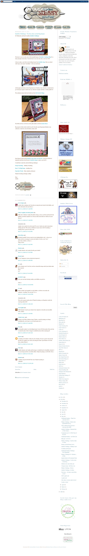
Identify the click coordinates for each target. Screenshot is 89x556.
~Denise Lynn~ (21, 317)
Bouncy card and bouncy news (67, 444)
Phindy (60, 362)
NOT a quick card (65, 475)
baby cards (61, 384)
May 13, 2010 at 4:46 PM (25, 323)
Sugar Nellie (61, 373)
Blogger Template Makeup (52, 546)
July (63, 412)
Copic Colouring (62, 325)
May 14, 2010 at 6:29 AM (25, 333)
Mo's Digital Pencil (63, 357)
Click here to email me (63, 73)
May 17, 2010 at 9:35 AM (25, 353)
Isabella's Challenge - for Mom (67, 470)
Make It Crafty (62, 355)
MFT (60, 349)
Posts (61, 263)
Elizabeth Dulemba (63, 333)
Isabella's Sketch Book (63, 340)
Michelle (20, 357)
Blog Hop (61, 320)
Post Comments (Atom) (25, 372)
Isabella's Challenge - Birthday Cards (69, 446)
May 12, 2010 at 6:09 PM (25, 260)
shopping (61, 388)
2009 (61, 491)
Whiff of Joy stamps (63, 379)
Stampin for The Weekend (64, 371)
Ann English (21, 307)
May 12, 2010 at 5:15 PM (25, 252)
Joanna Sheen (44, 123)
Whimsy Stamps (62, 380)
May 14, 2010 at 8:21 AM (25, 344)
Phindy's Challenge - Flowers (67, 468)
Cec (19, 264)
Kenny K (61, 344)
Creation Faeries (62, 546)
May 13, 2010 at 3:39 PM (25, 313)
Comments (62, 266)
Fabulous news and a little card (67, 463)
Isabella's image (33, 160)
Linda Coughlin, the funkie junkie (25, 212)
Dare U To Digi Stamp (20, 168)
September (64, 407)
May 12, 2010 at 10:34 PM (25, 284)
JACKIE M (20, 277)
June (63, 414)
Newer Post (17, 369)
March (63, 487)
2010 (61, 399)
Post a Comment (18, 367)
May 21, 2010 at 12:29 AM (25, 363)
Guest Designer (62, 335)
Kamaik (20, 256)
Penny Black (61, 360)
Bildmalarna (61, 318)
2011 (61, 397)
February (64, 489)
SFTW (60, 366)
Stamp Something (19, 165)
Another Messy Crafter (34, 546)
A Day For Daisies (63, 316)
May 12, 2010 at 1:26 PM (25, 209)
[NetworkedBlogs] (68, 276)
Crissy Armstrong (62, 331)
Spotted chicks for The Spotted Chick (69, 458)
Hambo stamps (62, 336)
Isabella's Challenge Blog (45, 57)
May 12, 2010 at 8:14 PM (25, 273)
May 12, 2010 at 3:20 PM (25, 220)
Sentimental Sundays (63, 368)
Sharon (19, 336)
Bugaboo (61, 324)
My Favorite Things (40, 93)
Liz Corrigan (21, 203)
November (64, 403)
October (63, 405)
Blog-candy (61, 322)
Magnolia (61, 351)
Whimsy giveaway (62, 382)
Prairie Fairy (61, 364)
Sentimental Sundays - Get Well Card (69, 436)
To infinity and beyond (66, 448)
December (64, 401)
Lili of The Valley (62, 347)
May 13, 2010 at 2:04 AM (25, 304)
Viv (19, 288)
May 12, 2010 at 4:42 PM (25, 244)
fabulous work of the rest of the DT (35, 158)
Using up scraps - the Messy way (68, 466)
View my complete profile (65, 64)
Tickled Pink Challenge (64, 375)
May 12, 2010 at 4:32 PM (25, 231)
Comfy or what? (64, 482)
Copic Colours (62, 327)
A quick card (64, 478)
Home (35, 369)
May (63, 416)
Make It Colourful (62, 353)
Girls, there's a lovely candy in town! (68, 480)
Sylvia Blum (20, 235)
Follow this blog (68, 278)
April (63, 484)
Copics (60, 329)
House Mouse (62, 338)
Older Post (52, 369)
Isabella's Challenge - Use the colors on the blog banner (30, 34)
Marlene (20, 248)
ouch (60, 386)
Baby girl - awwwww (65, 438)
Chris (19, 348)
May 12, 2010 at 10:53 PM (25, 294)
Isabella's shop (42, 62)
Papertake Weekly (19, 171)
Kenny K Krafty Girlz (63, 346)
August (63, 410)
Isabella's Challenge (34, 36)
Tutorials (60, 377)
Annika (68, 47)
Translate (68, 38)
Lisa (19, 327)
